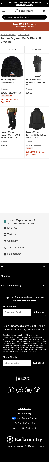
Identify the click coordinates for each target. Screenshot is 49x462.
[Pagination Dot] (21, 29)
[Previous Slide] (2, 3)
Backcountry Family (11, 285)
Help (3, 267)
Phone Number (11, 357)
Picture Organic (8, 34)
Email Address (10, 307)
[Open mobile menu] (3, 10)
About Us (5, 276)
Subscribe (38, 312)
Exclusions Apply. (9, 337)
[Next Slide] (47, 3)
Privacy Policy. (34, 352)
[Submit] (5, 17)
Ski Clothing (24, 34)
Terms (24, 352)
